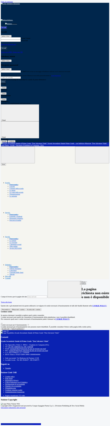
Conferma (11, 141)
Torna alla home (6, 302)
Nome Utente (25, 38)
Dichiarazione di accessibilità (15, 384)
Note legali (9, 378)
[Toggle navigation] (18, 154)
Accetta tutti (33, 309)
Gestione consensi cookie (13, 390)
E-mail (23, 71)
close (3, 164)
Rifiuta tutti (18, 309)
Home (84, 282)
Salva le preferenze (17, 329)
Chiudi (4, 87)
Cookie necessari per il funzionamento (14, 325)
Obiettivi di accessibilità (13, 386)
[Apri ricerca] (92, 154)
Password (24, 40)
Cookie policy (10, 377)
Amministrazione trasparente (14, 392)
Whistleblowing (10, 388)
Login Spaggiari (56, 75)
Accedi (4, 27)
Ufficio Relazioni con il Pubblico (16, 382)
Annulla (4, 141)
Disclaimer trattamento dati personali (13, 408)
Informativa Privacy (12, 380)
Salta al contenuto (7, 2)
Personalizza (6, 309)
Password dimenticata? (8, 44)
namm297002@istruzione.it (28, 349)
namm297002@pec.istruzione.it (28, 351)
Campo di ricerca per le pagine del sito (14, 297)
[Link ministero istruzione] (10, 4)
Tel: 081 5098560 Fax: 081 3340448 (20, 347)
